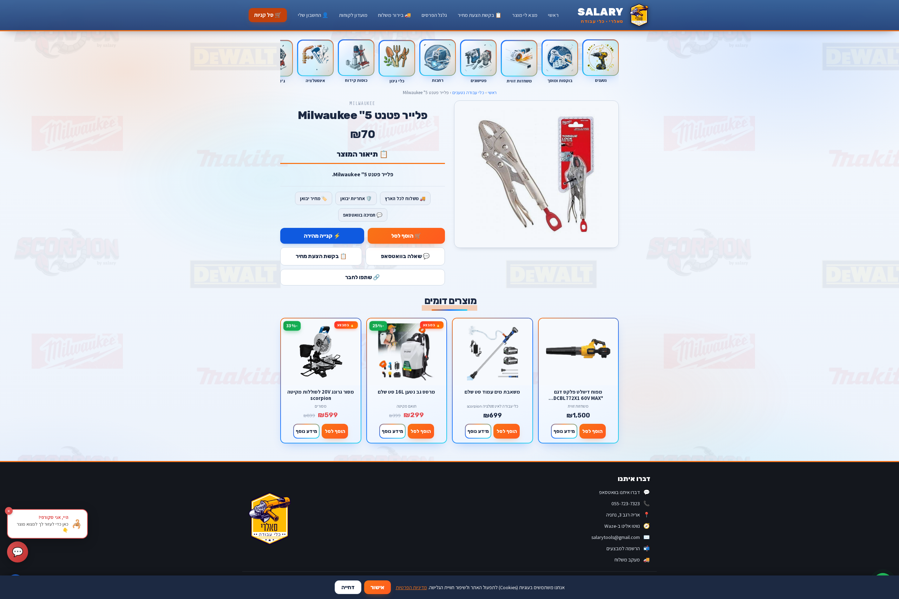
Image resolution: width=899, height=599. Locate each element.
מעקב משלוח (632, 559)
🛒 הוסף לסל (406, 235)
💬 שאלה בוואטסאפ (405, 256)
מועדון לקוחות (353, 15)
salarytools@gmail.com (620, 537)
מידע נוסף (564, 431)
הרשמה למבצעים (628, 548)
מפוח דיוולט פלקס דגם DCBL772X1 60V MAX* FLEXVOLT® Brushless (578, 395)
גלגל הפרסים (434, 15)
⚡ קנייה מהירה (322, 235)
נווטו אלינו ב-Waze (627, 525)
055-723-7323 (630, 503)
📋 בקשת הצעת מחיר (479, 15)
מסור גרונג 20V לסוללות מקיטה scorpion (320, 395)
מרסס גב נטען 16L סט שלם (406, 392)
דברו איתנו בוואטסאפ (624, 492)
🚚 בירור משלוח (394, 15)
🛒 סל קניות (268, 15)
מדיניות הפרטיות (411, 587)
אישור (377, 587)
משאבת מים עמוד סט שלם (492, 392)
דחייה (348, 587)
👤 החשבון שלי (313, 15)
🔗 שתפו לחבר (362, 277)
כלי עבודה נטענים (468, 93)
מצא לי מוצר (524, 15)
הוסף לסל (592, 431)
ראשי (553, 15)
